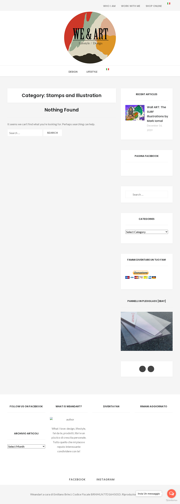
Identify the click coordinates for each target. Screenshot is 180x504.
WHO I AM (109, 6)
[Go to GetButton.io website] (171, 500)
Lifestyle (91, 72)
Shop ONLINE (154, 6)
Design (73, 72)
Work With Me (130, 6)
